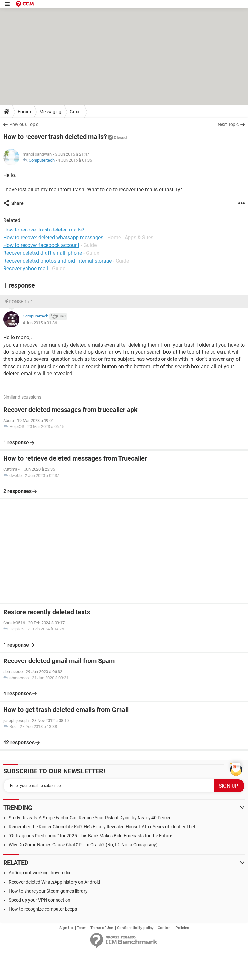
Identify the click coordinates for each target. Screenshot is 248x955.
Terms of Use (101, 928)
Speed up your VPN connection (39, 900)
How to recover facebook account (41, 245)
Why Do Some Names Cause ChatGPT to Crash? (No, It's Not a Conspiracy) (83, 844)
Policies (182, 928)
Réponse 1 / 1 (18, 301)
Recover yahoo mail (25, 268)
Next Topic (228, 124)
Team (82, 928)
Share (17, 203)
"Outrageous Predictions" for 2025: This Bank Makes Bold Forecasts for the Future (90, 835)
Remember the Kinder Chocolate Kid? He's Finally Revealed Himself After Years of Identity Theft (103, 826)
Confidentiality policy (135, 928)
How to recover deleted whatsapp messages (53, 237)
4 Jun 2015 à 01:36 (75, 160)
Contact (164, 928)
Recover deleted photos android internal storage (57, 261)
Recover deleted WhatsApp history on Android (54, 882)
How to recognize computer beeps (43, 909)
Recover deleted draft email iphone (42, 253)
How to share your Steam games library (48, 891)
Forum (24, 111)
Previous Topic (23, 124)
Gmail (75, 111)
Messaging (50, 111)
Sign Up (66, 928)
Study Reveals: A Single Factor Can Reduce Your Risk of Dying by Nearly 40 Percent (91, 817)
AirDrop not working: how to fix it (41, 872)
